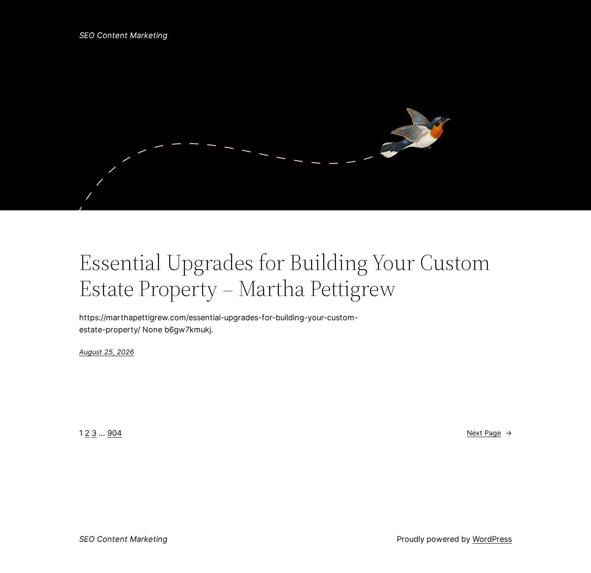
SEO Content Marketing (123, 35)
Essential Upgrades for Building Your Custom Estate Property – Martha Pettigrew (284, 275)
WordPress (492, 539)
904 (114, 433)
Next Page (489, 432)
